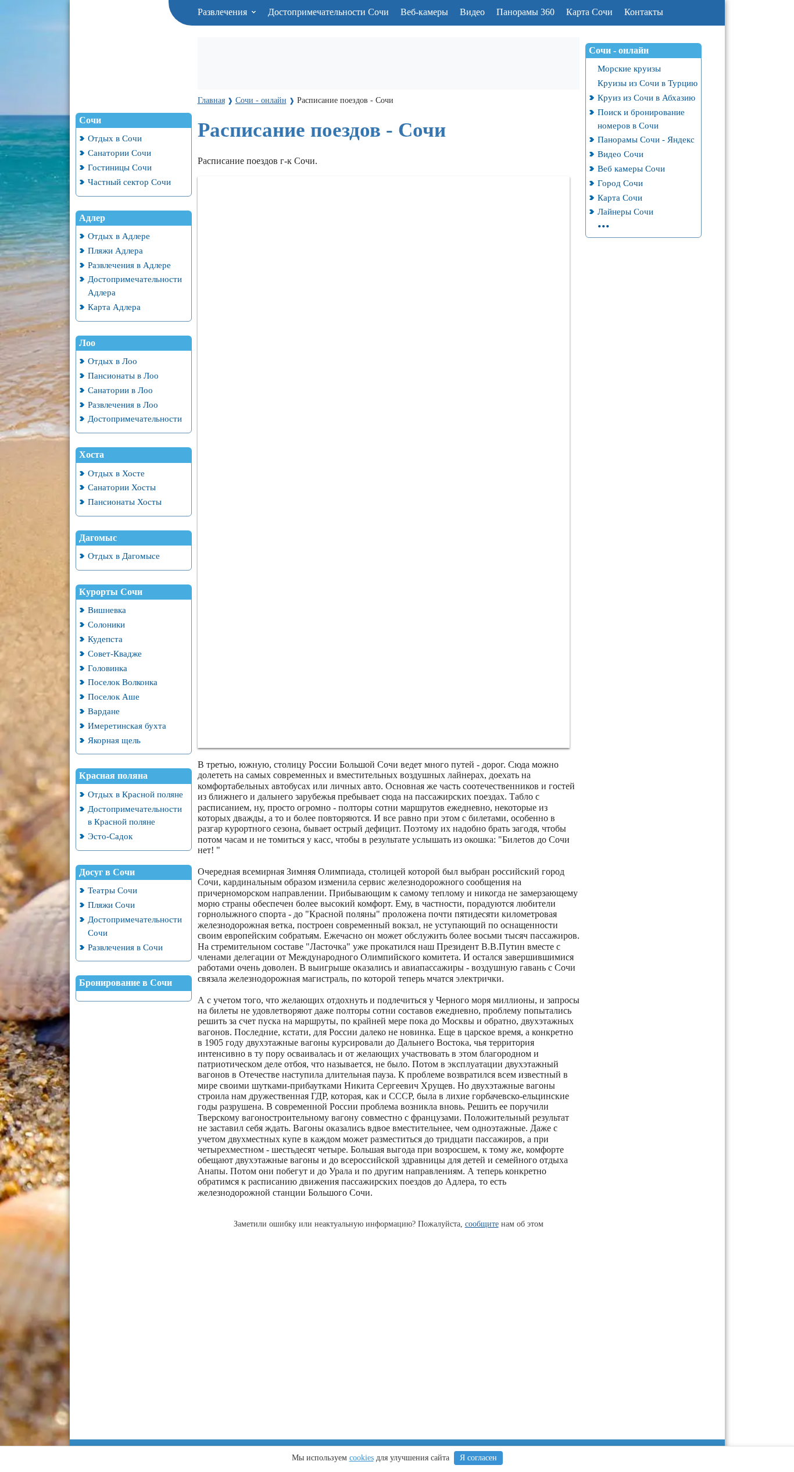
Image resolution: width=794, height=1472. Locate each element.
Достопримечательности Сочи (328, 12)
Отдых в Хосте (116, 473)
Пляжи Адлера (115, 250)
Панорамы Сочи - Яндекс (646, 139)
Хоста (91, 454)
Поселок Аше (114, 696)
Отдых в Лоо (112, 361)
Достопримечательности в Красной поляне (135, 815)
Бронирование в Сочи (125, 983)
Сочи (90, 120)
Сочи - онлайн (619, 50)
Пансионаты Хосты (125, 502)
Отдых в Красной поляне (135, 794)
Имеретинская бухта (127, 725)
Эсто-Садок (110, 836)
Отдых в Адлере (119, 236)
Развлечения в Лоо (123, 404)
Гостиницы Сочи (120, 167)
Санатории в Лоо (120, 390)
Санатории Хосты (122, 487)
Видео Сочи (620, 154)
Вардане (104, 711)
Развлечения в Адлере (129, 265)
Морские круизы (629, 68)
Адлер (92, 218)
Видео (472, 12)
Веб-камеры (424, 12)
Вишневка (107, 610)
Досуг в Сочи (107, 872)
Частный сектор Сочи (129, 182)
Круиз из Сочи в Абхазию (646, 97)
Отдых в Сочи (115, 138)
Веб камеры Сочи (631, 168)
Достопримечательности (135, 418)
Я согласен (478, 1457)
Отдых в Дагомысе (124, 556)
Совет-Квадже (115, 653)
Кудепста (105, 639)
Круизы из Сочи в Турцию (648, 83)
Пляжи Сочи (111, 905)
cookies (361, 1457)
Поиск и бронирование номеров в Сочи (641, 118)
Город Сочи (620, 183)
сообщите (482, 1223)
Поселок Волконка (123, 682)
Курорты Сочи (110, 592)
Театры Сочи (112, 890)
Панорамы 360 (525, 12)
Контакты (643, 12)
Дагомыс (98, 538)
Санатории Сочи (119, 153)
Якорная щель (114, 740)
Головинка (107, 668)
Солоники (106, 624)
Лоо (87, 343)
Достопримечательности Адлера (135, 285)
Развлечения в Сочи (125, 947)
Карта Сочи (589, 12)
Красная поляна (113, 775)
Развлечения (223, 12)
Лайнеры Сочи (625, 211)
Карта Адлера (114, 307)
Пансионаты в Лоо (123, 375)
